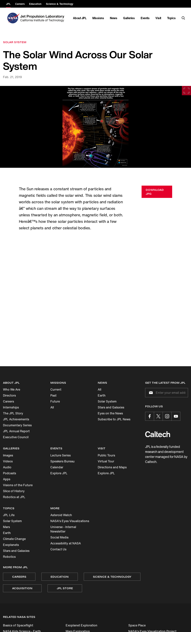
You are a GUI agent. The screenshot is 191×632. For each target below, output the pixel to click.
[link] (95, 127)
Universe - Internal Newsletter (63, 529)
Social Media (59, 537)
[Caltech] (157, 434)
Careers (8, 401)
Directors (9, 395)
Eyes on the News (110, 413)
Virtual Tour (106, 461)
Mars (6, 527)
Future (55, 401)
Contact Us (58, 549)
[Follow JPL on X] (158, 416)
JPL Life (9, 515)
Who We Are (11, 389)
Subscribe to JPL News (114, 419)
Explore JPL (59, 473)
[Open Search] (183, 18)
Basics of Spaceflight (18, 625)
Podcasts (9, 473)
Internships (11, 407)
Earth (102, 395)
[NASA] (12, 18)
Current (55, 389)
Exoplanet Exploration (81, 625)
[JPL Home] (43, 18)
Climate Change (14, 539)
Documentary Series (17, 425)
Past (53, 395)
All (52, 407)
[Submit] (150, 393)
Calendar (56, 467)
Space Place (137, 625)
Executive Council (16, 437)
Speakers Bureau (62, 461)
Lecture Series (60, 455)
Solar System (107, 401)
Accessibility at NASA (65, 543)
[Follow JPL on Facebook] (149, 416)
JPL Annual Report (16, 431)
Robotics (9, 556)
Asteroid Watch (61, 515)
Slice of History (14, 491)
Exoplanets (11, 545)
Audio (7, 467)
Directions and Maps (112, 467)
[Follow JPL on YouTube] (175, 416)
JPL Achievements (16, 419)
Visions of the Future (18, 485)
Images (8, 455)
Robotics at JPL (14, 497)
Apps (6, 479)
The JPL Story (13, 413)
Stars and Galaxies (111, 407)
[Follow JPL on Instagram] (167, 416)
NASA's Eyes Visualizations (69, 521)
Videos (8, 461)
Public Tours (106, 455)
